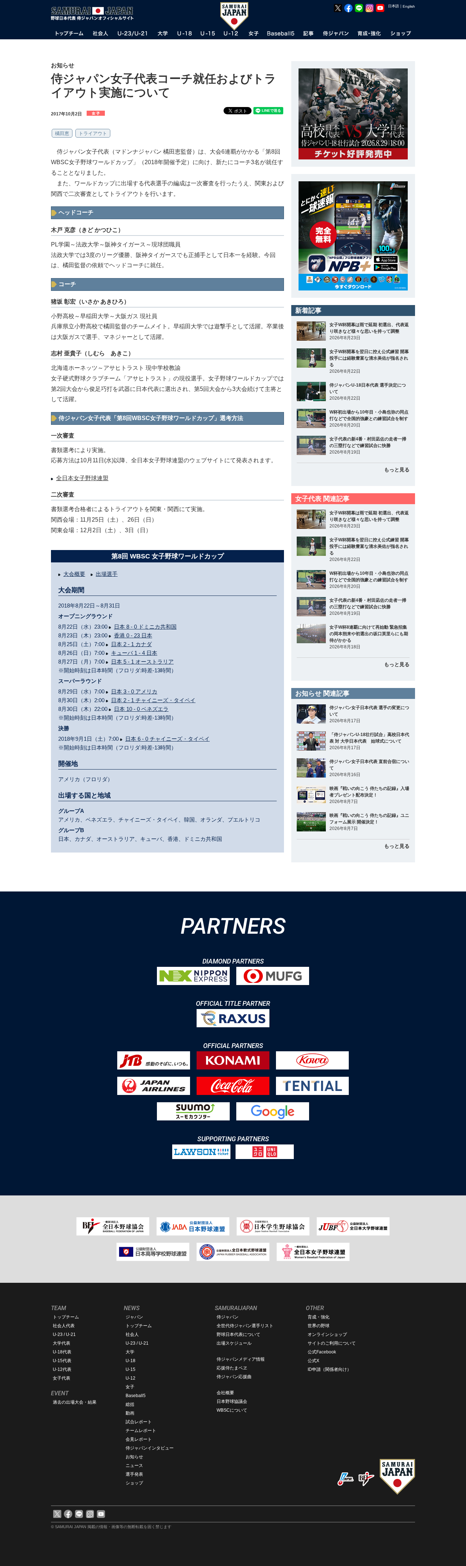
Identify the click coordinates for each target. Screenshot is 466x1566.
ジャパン (134, 1317)
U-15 (130, 1369)
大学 (130, 1352)
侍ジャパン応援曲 (234, 1376)
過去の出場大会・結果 (74, 1402)
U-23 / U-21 (64, 1334)
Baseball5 (136, 1395)
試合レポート (139, 1421)
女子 (130, 1386)
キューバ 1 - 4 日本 (134, 653)
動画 (130, 1413)
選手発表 (134, 1474)
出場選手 (107, 574)
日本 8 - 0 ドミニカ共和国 (145, 627)
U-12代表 (62, 1369)
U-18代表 (62, 1352)
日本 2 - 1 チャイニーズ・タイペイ (153, 700)
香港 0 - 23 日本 (133, 635)
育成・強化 (318, 1317)
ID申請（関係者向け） (329, 1369)
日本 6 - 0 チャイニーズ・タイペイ (167, 739)
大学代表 (61, 1343)
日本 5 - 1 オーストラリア (142, 662)
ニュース (134, 1465)
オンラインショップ (327, 1334)
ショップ (134, 1483)
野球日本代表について (238, 1334)
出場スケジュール (234, 1343)
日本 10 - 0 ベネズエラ (141, 709)
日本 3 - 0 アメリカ (134, 691)
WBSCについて (232, 1410)
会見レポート (139, 1439)
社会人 (132, 1334)
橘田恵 (62, 133)
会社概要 (225, 1392)
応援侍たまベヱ (232, 1368)
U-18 (130, 1360)
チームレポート (141, 1430)
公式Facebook (322, 1352)
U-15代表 (62, 1360)
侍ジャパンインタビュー (150, 1448)
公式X (313, 1360)
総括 (130, 1404)
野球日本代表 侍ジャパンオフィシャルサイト (94, 13)
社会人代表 (64, 1325)
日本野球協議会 (232, 1401)
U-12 (130, 1378)
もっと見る (397, 469)
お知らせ (134, 1456)
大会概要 (74, 574)
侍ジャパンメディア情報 (241, 1359)
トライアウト (93, 133)
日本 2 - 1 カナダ (131, 644)
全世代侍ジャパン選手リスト (245, 1325)
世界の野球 (318, 1325)
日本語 (393, 6)
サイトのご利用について (332, 1343)
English (409, 6)
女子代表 (61, 1378)
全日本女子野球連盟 (82, 478)
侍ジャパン (227, 1317)
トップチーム (66, 1317)
